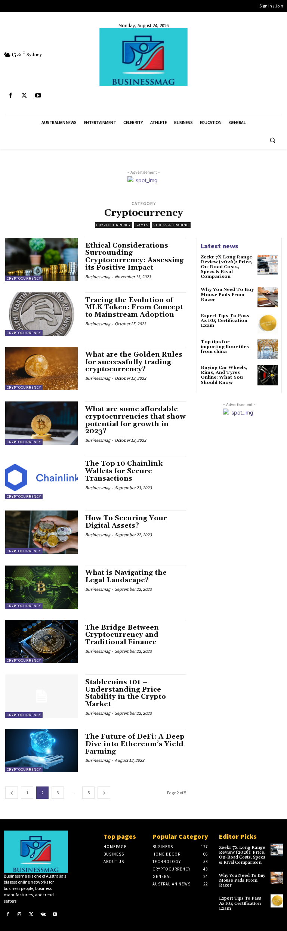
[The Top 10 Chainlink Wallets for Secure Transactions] (41, 477)
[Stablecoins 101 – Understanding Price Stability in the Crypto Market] (41, 696)
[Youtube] (38, 96)
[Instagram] (20, 914)
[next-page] (104, 792)
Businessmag (97, 276)
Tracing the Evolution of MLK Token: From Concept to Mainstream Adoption (134, 307)
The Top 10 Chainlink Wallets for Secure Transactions (124, 471)
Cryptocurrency (113, 225)
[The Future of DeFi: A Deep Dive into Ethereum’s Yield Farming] (41, 750)
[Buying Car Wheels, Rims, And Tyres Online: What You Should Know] (267, 375)
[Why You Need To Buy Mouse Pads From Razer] (267, 297)
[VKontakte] (43, 914)
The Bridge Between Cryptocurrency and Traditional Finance (122, 635)
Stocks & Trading (171, 225)
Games (142, 225)
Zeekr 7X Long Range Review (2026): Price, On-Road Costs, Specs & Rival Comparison (226, 267)
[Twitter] (24, 96)
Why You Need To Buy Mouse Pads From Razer (227, 294)
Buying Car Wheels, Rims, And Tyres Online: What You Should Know (224, 375)
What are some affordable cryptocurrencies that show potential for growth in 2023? (135, 420)
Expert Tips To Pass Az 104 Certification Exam (225, 320)
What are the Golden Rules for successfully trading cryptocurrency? (133, 362)
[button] (272, 140)
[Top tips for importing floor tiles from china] (267, 349)
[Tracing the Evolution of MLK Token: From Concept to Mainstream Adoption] (41, 314)
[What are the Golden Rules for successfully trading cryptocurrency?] (41, 368)
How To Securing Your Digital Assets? (126, 522)
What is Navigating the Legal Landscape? (126, 576)
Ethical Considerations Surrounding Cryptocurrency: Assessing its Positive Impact (134, 256)
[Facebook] (10, 96)
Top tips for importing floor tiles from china (225, 346)
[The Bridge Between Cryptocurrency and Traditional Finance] (41, 641)
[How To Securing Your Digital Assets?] (41, 532)
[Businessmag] (143, 57)
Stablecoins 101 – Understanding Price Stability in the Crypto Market (125, 693)
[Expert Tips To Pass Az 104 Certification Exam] (267, 323)
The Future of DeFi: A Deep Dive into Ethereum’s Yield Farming (135, 744)
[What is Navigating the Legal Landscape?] (41, 586)
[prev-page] (11, 792)
